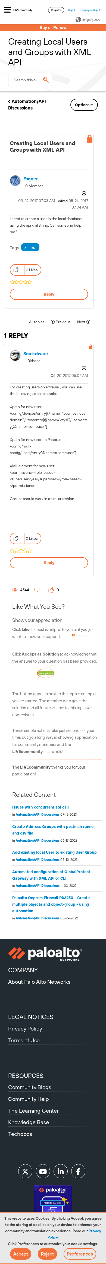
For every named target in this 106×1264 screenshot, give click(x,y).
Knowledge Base (28, 1122)
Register (56, 9)
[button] (20, 1254)
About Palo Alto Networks (39, 982)
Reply (49, 294)
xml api (30, 247)
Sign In (72, 9)
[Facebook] (78, 1171)
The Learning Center (33, 1110)
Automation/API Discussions (38, 814)
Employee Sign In (90, 9)
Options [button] (82, 105)
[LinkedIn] (61, 1171)
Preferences (80, 1253)
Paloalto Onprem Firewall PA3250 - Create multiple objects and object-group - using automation (51, 904)
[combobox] (30, 79)
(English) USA (91, 19)
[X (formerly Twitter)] (25, 1171)
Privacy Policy (25, 1028)
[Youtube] (43, 1171)
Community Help (28, 1099)
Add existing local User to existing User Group (54, 852)
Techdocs (20, 1134)
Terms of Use (24, 1040)
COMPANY (23, 970)
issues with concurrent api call (40, 807)
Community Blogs (29, 1087)
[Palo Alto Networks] (53, 954)
